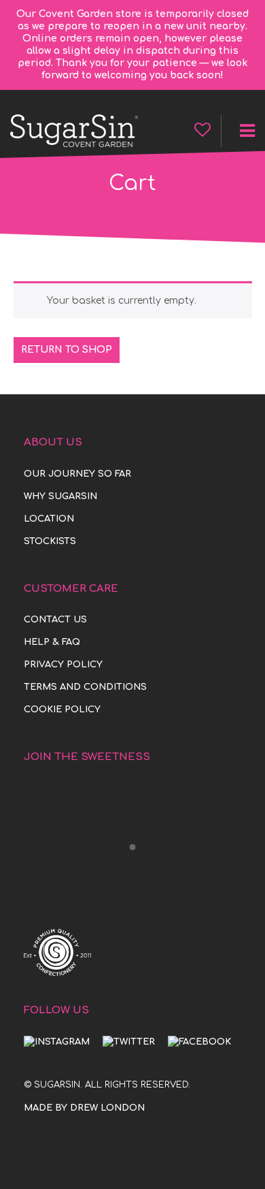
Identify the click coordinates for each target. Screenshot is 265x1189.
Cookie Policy (62, 709)
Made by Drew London (84, 1108)
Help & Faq (52, 642)
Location (49, 519)
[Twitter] (129, 1042)
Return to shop (66, 350)
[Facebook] (199, 1042)
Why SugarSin (60, 496)
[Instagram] (57, 1042)
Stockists (50, 541)
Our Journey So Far (77, 474)
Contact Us (55, 619)
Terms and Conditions (85, 687)
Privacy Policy (63, 664)
